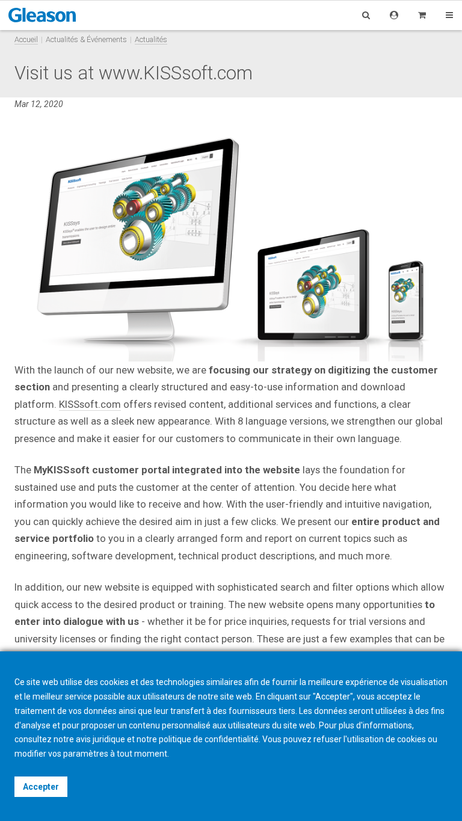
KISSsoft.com (90, 404)
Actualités (151, 39)
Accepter (41, 787)
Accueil (26, 39)
